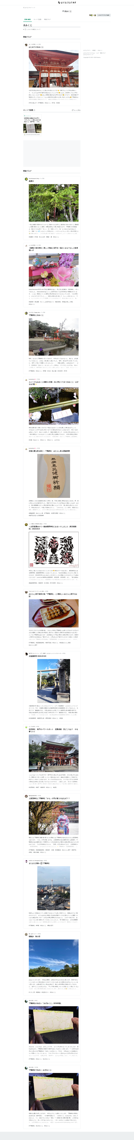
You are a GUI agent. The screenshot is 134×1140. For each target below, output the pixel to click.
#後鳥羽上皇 (40, 718)
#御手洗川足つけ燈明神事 (36, 515)
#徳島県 (31, 302)
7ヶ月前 (43, 312)
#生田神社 (32, 787)
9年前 (36, 1000)
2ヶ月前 (39, 44)
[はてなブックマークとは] (34, 110)
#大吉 (49, 371)
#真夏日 (31, 237)
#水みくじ (48, 103)
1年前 (38, 379)
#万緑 (36, 237)
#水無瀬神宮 (32, 718)
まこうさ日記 (32, 44)
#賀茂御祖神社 (40, 642)
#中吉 (53, 103)
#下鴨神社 (41, 103)
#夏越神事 (32, 513)
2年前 (38, 448)
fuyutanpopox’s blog (34, 178)
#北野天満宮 (54, 513)
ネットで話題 (37, 19)
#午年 (65, 371)
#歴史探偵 (48, 718)
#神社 (30, 852)
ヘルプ (97, 53)
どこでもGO (32, 726)
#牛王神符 (53, 583)
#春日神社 (58, 302)
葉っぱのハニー (32, 933)
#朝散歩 (38, 992)
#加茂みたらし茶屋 (64, 642)
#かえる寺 (42, 237)
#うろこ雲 (32, 992)
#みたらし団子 (33, 645)
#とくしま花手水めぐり (47, 302)
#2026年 (60, 371)
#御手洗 (74, 850)
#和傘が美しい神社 (67, 302)
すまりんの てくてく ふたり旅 (36, 591)
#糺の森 (54, 371)
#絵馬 (54, 787)
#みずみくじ (46, 1059)
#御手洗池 (48, 642)
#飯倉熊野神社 (33, 583)
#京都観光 (58, 850)
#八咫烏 (46, 583)
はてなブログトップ (88, 54)
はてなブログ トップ (30, 7)
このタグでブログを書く (104, 15)
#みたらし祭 (39, 513)
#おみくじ (36, 440)
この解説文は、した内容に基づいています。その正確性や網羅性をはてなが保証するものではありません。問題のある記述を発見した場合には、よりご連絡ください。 (31, 30)
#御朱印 (40, 583)
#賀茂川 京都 (49, 850)
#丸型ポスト (45, 992)
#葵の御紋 (36, 852)
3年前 (45, 523)
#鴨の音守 (50, 925)
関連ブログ (47, 19)
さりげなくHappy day (34, 312)
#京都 (58, 103)
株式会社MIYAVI (33, 795)
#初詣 (61, 718)
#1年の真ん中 (33, 103)
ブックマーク (27, 116)
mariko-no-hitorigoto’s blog (36, 860)
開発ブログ (103, 53)
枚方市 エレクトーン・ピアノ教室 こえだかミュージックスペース (45, 653)
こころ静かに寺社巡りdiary (35, 523)
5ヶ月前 (39, 245)
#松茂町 (37, 302)
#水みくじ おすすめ (53, 440)
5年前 (39, 795)
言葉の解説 (27, 19)
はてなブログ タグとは (89, 53)
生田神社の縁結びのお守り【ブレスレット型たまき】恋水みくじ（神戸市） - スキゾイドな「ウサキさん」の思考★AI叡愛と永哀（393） (32, 120)
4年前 (46, 591)
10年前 (36, 1067)
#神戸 (37, 787)
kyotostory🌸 (32, 379)
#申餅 (44, 371)
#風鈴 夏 (49, 237)
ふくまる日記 (32, 245)
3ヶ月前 (42, 178)
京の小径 (31, 1000)
